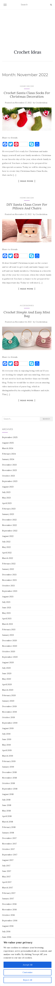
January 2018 (8, 832)
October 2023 (8, 475)
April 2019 (7, 750)
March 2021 (7, 624)
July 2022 (6, 541)
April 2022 (7, 552)
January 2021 (8, 635)
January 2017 (8, 898)
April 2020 (7, 684)
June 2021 (6, 607)
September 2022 (9, 530)
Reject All (27, 980)
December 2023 (9, 465)
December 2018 (9, 772)
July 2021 (6, 602)
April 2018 (7, 816)
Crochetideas (41, 103)
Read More (26, 181)
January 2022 (8, 569)
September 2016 (9, 920)
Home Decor (27, 86)
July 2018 (6, 799)
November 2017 (9, 843)
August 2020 (8, 662)
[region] (27, 962)
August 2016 (8, 926)
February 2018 (9, 827)
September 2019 (9, 723)
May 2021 (6, 613)
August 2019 (8, 728)
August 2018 (8, 794)
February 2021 (8, 629)
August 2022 (8, 536)
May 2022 (6, 547)
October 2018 (8, 783)
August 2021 (7, 596)
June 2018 (6, 805)
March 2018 (7, 821)
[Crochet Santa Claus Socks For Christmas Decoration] (26, 119)
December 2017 (9, 838)
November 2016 (9, 909)
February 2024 (9, 454)
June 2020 (6, 673)
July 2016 (6, 931)
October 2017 (8, 849)
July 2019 (6, 734)
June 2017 (6, 871)
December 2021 (9, 574)
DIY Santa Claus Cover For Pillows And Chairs (26, 206)
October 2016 (8, 915)
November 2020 (9, 646)
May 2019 (6, 745)
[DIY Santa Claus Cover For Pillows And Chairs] (26, 230)
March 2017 (7, 887)
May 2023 (6, 497)
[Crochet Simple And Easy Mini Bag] (26, 338)
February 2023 (9, 508)
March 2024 (7, 448)
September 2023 (9, 481)
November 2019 (9, 712)
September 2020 (10, 657)
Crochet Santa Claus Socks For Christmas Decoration (27, 95)
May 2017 (6, 876)
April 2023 (7, 503)
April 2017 (6, 882)
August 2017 (7, 860)
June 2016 (6, 937)
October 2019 (8, 717)
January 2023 (8, 514)
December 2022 (9, 519)
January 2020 (8, 701)
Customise (28, 972)
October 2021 (8, 585)
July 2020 (6, 668)
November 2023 (9, 470)
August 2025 (8, 443)
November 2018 (9, 777)
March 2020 (7, 690)
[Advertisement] (27, 26)
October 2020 (8, 651)
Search (46, 419)
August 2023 (8, 486)
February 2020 (9, 695)
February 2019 (9, 761)
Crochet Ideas (27, 52)
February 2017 (8, 893)
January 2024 (8, 459)
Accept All (27, 964)
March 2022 (7, 558)
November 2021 (9, 580)
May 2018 (6, 810)
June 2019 (6, 739)
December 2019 (9, 706)
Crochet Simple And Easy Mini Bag (27, 314)
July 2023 (6, 492)
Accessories (27, 305)
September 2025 (9, 437)
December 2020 (9, 640)
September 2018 (9, 788)
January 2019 (8, 767)
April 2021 (6, 618)
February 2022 (9, 563)
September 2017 (9, 854)
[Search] (51, 5)
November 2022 (9, 525)
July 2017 (6, 865)
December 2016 (9, 904)
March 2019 (7, 756)
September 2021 (9, 591)
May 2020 (6, 679)
